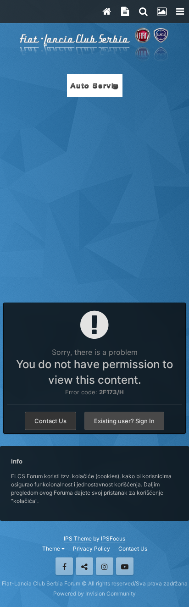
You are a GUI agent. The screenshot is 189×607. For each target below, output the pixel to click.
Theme (51, 548)
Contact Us (50, 421)
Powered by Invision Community (94, 593)
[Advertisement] (94, 197)
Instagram (104, 566)
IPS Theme (78, 538)
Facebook (64, 566)
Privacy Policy (91, 548)
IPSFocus (113, 538)
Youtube (124, 566)
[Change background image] (161, 11)
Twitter (84, 566)
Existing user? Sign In (124, 421)
